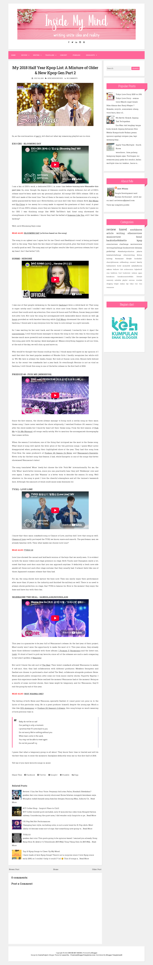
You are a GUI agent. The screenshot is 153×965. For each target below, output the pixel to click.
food (120, 273)
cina (108, 273)
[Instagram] (80, 42)
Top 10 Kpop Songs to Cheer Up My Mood (41, 851)
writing (120, 233)
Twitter (42, 775)
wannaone (110, 287)
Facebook (30, 775)
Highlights (90, 55)
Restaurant (119, 259)
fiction (139, 255)
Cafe (121, 269)
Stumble (65, 775)
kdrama (138, 247)
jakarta (139, 251)
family (139, 262)
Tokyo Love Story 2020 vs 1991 (129, 94)
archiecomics (128, 269)
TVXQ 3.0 (28, 550)
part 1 (38, 136)
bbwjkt (129, 259)
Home (13, 55)
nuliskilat (118, 280)
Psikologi (76, 55)
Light (14, 654)
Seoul (139, 236)
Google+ (54, 775)
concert (133, 262)
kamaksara (110, 277)
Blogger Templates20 (114, 955)
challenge (123, 244)
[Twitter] (72, 42)
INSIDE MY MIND (75, 953)
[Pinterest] (84, 42)
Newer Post (14, 869)
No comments (72, 78)
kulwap (109, 259)
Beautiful (37, 658)
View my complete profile (118, 205)
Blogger (94, 953)
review (111, 229)
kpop (49, 78)
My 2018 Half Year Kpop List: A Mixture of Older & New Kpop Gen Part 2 (55, 70)
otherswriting (129, 255)
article (110, 233)
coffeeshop (124, 262)
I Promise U (63, 650)
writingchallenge (115, 247)
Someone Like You (76, 215)
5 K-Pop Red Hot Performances (36, 821)
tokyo (132, 284)
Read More (91, 815)
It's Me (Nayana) (25, 431)
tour (136, 284)
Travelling (49, 55)
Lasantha (65, 955)
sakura (109, 269)
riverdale (139, 280)
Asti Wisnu (122, 188)
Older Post (96, 869)
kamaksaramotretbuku (125, 277)
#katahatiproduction (126, 251)
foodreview (126, 273)
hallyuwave (111, 266)
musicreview (57, 78)
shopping (110, 284)
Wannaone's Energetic (87, 453)
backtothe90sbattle (117, 240)
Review (24, 55)
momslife (126, 266)
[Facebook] (68, 42)
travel (123, 229)
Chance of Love (19, 539)
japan (140, 273)
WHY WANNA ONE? (34, 694)
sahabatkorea (136, 266)
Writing (36, 55)
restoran (132, 280)
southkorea (136, 229)
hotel (119, 266)
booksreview (128, 247)
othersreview (135, 233)
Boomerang (75, 650)
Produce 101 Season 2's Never (58, 453)
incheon (134, 273)
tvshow (116, 269)
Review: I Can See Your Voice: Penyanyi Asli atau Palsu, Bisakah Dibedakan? (57, 791)
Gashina (63, 305)
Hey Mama (93, 201)
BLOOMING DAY (32, 233)
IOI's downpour (27, 708)
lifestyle (139, 277)
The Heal (46, 665)
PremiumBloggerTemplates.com (82, 955)
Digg (76, 775)
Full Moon (61, 319)
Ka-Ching (20, 204)
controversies (18, 333)
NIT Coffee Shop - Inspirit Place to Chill (41, 808)
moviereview (136, 244)
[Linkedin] (76, 42)
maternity (110, 280)
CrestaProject (43, 955)
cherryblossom (113, 262)
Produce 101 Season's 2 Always (51, 708)
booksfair (138, 259)
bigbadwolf (138, 269)
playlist (125, 280)
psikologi (111, 251)
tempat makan (119, 284)
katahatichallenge (114, 255)
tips (127, 284)
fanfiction (114, 273)
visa (140, 284)
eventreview (112, 244)
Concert (63, 55)
